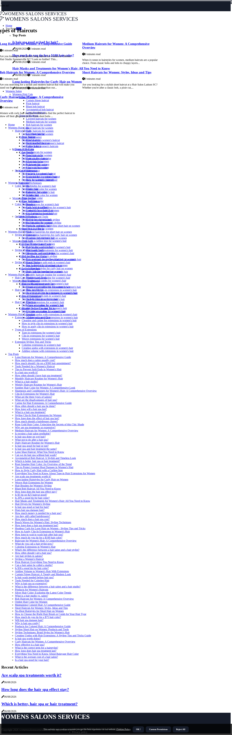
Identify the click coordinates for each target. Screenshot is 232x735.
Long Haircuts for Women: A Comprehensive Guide (43, 357)
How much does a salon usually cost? (35, 360)
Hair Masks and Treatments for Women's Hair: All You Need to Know (52, 500)
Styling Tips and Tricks (27, 262)
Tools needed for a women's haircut (41, 176)
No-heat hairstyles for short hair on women (49, 231)
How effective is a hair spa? (30, 644)
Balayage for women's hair (36, 225)
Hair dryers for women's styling (39, 253)
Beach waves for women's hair (42, 204)
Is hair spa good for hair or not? (32, 445)
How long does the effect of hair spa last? (37, 418)
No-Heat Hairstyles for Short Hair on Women (39, 611)
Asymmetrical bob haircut (35, 143)
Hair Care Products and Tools (31, 277)
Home (11, 124)
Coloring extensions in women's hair (41, 344)
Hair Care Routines (25, 302)
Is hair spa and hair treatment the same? (36, 448)
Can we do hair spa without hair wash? (36, 455)
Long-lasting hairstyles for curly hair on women (51, 235)
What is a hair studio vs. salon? (31, 595)
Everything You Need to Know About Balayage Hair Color (47, 653)
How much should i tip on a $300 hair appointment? (43, 363)
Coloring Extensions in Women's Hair (35, 546)
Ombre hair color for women (41, 189)
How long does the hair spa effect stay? (36, 491)
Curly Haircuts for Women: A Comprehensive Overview (45, 641)
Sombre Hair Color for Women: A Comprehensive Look (45, 387)
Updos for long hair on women (38, 244)
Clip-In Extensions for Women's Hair (35, 393)
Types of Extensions (26, 329)
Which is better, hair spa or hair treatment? (37, 461)
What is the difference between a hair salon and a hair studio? (48, 586)
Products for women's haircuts (42, 146)
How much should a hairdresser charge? (36, 421)
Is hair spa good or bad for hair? (32, 507)
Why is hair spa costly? (27, 623)
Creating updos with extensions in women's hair (51, 314)
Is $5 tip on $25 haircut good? (31, 494)
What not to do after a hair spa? (31, 439)
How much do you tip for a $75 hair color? (38, 617)
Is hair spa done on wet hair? (30, 436)
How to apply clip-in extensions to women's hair (48, 326)
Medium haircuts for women (41, 121)
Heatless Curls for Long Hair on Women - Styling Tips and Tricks (50, 528)
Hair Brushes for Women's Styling (33, 485)
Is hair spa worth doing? (28, 638)
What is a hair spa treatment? (30, 412)
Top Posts (13, 354)
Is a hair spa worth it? (26, 372)
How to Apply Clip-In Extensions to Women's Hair (42, 531)
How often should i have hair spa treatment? (38, 375)
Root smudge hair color (34, 192)
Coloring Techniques (30, 182)
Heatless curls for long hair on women (42, 271)
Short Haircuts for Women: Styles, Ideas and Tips (116, 72)
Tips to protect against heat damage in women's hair (49, 292)
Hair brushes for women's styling (39, 256)
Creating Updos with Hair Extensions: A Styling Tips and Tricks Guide (53, 635)
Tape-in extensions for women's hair (41, 332)
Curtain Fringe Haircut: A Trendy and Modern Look (43, 574)
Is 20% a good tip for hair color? (32, 497)
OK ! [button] (138, 729)
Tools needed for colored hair (37, 210)
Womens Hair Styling (19, 231)
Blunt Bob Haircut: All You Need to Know (38, 488)
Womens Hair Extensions (21, 314)
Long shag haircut (31, 146)
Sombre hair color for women (42, 195)
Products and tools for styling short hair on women (53, 225)
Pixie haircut (28, 136)
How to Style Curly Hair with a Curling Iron (39, 470)
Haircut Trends (23, 130)
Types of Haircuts (24, 149)
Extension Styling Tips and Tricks (33, 341)
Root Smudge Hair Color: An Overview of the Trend (43, 464)
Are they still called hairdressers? (32, 516)
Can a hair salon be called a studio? (34, 565)
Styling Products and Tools (29, 250)
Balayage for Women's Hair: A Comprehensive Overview (46, 540)
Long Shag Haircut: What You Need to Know (39, 452)
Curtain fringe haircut (33, 133)
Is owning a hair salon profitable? (33, 433)
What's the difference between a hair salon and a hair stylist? (47, 549)
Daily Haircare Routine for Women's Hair (37, 442)
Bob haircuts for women (39, 124)
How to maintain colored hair (37, 213)
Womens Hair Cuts (18, 127)
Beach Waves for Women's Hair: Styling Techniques (43, 522)
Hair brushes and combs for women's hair (44, 280)
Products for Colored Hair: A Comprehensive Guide (43, 626)
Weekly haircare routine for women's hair (48, 277)
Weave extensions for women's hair (41, 338)
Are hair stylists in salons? (29, 556)
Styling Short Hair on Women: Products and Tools (42, 629)
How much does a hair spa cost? (32, 519)
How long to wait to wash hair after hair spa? (39, 534)
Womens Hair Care (18, 274)
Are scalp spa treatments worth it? (33, 476)
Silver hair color (30, 195)
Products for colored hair (35, 207)
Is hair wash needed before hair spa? (34, 577)
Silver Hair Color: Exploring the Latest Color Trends (43, 592)
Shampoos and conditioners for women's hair (46, 286)
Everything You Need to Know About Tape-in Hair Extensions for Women (55, 473)
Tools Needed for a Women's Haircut (35, 366)
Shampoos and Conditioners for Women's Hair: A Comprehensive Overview (56, 390)
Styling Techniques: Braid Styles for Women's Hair (42, 632)
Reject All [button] (180, 729)
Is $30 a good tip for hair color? (32, 568)
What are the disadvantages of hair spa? (36, 400)
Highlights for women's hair (41, 186)
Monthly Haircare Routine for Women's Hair (39, 378)
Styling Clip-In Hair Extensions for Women (38, 415)
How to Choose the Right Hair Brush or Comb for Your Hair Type (50, 614)
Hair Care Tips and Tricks (29, 289)
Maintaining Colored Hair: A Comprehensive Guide (42, 604)
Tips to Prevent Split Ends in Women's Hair (38, 369)
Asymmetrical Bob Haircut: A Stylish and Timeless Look (45, 458)
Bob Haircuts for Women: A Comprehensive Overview (44, 598)
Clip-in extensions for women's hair (45, 302)
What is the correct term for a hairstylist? (36, 647)
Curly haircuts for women (39, 130)
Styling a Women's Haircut (29, 559)
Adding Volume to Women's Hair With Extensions (42, 571)
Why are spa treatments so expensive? (35, 427)
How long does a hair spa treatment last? (36, 525)
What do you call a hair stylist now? (34, 543)
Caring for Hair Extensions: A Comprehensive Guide (43, 403)
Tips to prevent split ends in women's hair (48, 262)
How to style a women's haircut (43, 140)
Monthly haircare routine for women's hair (48, 274)
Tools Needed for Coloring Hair (32, 580)
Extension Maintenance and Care (32, 317)
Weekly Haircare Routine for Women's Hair (38, 384)
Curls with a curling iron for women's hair (48, 207)
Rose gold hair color (32, 201)
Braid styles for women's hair (37, 247)
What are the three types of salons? (33, 396)
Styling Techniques (25, 234)
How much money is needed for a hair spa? (38, 513)
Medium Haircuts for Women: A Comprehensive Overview (46, 430)
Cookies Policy (123, 729)
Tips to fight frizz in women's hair (40, 299)
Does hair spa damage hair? (29, 510)
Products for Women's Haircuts (31, 589)
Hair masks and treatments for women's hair (49, 250)
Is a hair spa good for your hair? (32, 660)
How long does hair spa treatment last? (35, 650)
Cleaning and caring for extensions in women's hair (49, 320)
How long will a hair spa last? (31, 409)
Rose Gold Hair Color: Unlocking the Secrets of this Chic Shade (49, 424)
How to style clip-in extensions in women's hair (51, 290)
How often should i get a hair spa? (33, 552)
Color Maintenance (25, 204)
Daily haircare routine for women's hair (43, 305)
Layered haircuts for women (37, 152)
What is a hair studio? (26, 381)
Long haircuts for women (35, 167)
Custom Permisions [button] (158, 729)
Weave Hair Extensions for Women (34, 482)
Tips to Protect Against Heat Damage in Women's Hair (44, 467)
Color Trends (22, 185)
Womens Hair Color (19, 182)
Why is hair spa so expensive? (31, 583)
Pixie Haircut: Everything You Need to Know (39, 562)
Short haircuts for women (39, 127)
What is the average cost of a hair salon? (36, 656)
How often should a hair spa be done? (35, 406)
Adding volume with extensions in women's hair (52, 317)
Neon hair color (30, 188)
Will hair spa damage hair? (29, 620)
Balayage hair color (32, 198)
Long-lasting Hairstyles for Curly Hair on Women (41, 479)
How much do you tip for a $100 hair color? (38, 537)
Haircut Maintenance (26, 170)
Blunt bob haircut (31, 140)
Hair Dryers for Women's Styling (32, 504)
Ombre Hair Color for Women (31, 601)
